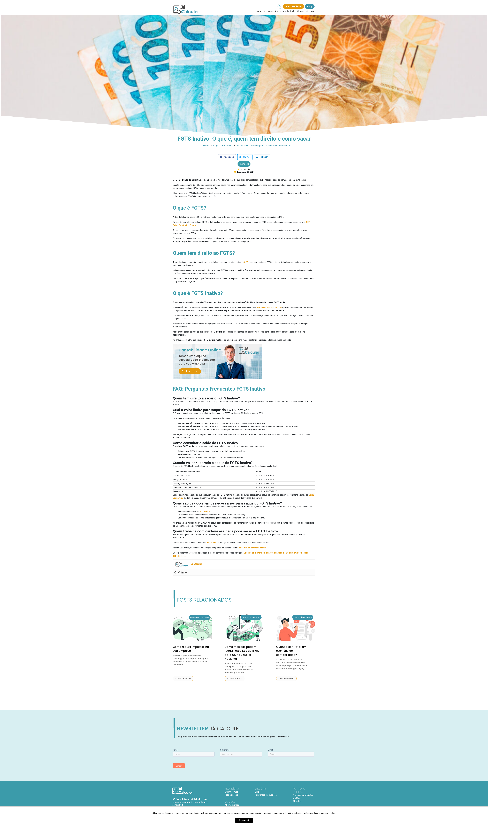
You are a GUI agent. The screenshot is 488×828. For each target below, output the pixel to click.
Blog (309, 6)
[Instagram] (175, 572)
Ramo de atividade (285, 11)
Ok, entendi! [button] (244, 820)
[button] (227, 157)
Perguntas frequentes (266, 794)
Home (259, 11)
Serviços (268, 11)
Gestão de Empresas (199, 617)
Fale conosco (231, 794)
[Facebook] (179, 572)
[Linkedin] (182, 572)
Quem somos (231, 791)
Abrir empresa (232, 804)
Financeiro (244, 163)
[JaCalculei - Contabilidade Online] (195, 790)
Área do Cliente (293, 6)
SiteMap (297, 801)
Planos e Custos (305, 11)
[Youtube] (186, 572)
